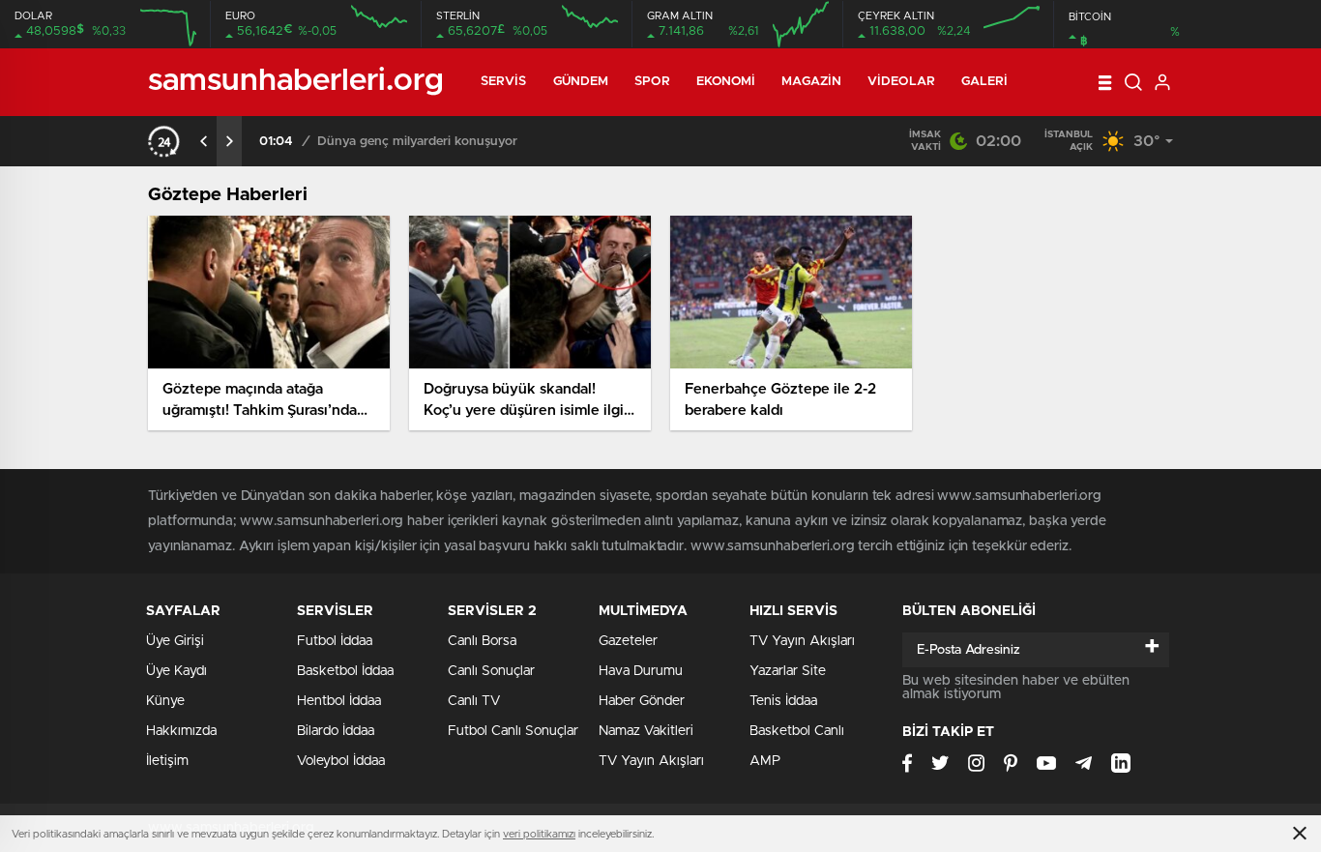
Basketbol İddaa (345, 671)
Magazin (811, 81)
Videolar (901, 81)
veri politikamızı (539, 834)
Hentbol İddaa (339, 701)
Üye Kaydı (176, 671)
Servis (504, 81)
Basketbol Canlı (796, 731)
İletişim (167, 761)
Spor (651, 81)
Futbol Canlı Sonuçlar (513, 731)
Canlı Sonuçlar (491, 671)
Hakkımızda (181, 731)
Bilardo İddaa (335, 731)
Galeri (985, 81)
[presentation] (204, 141)
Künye (165, 701)
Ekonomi (726, 81)
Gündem (581, 81)
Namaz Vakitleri (646, 731)
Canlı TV (474, 701)
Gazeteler (628, 641)
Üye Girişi (175, 641)
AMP (764, 761)
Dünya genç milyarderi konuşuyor (417, 141)
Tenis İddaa (783, 701)
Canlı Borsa (482, 641)
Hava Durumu (641, 671)
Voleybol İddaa (341, 761)
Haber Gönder (642, 701)
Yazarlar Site (787, 671)
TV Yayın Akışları (651, 761)
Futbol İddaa (334, 641)
